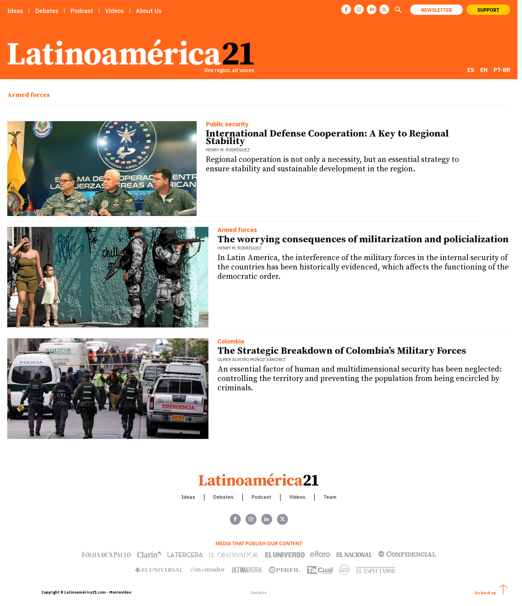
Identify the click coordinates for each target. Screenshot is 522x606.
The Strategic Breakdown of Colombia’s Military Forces (342, 351)
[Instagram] (359, 9)
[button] (398, 10)
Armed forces (237, 230)
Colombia (231, 341)
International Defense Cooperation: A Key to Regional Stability (327, 137)
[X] (384, 9)
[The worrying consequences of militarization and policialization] (107, 277)
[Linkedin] (371, 9)
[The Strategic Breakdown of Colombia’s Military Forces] (107, 388)
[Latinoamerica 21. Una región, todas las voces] (258, 479)
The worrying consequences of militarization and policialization (363, 240)
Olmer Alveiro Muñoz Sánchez (251, 359)
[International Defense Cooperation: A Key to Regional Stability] (102, 168)
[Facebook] (346, 9)
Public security (227, 124)
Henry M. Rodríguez (228, 150)
